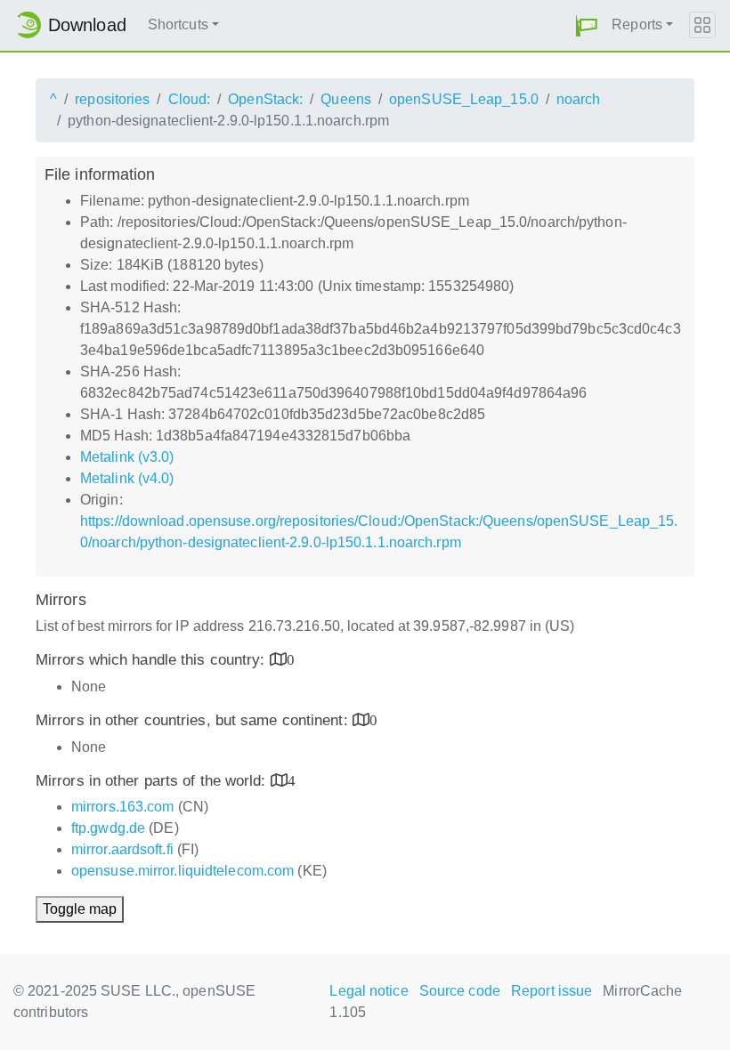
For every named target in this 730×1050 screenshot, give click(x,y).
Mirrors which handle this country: (153, 659)
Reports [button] (637, 24)
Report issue (551, 990)
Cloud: (189, 99)
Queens (345, 99)
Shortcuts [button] (178, 24)
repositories (112, 99)
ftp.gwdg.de (108, 828)
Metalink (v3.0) (127, 456)
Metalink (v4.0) (127, 478)
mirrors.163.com (122, 806)
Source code (459, 990)
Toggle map (80, 909)
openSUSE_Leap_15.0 (464, 99)
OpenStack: (265, 99)
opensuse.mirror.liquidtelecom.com (182, 870)
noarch (578, 99)
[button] (586, 25)
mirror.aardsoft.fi (122, 849)
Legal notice (368, 990)
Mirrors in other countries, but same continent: (194, 720)
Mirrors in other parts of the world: (153, 780)
